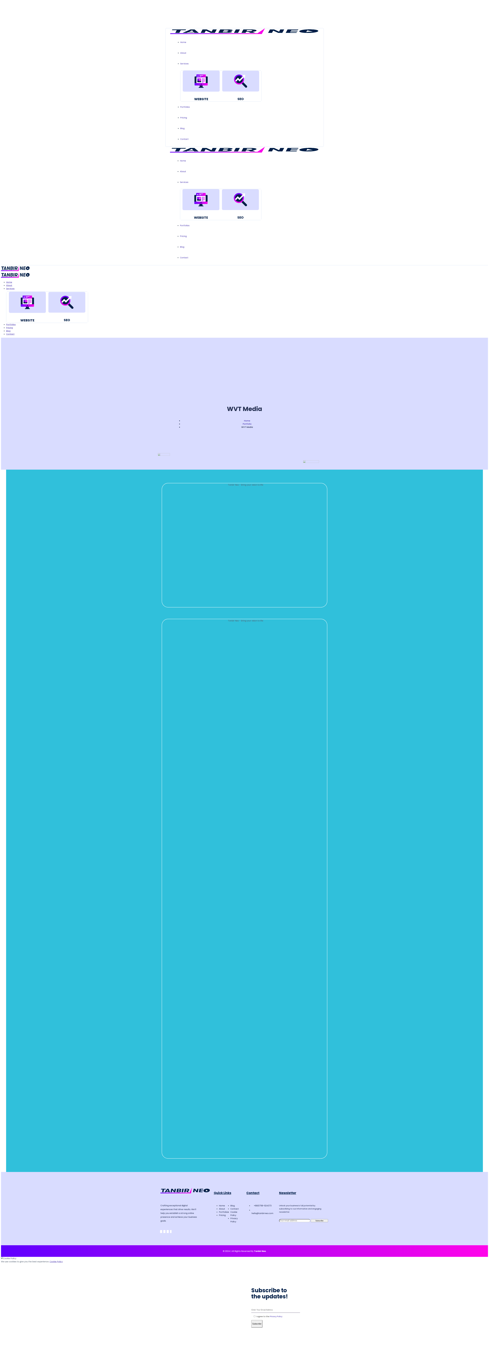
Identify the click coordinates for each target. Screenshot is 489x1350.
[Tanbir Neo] (15, 270)
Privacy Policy (276, 1316)
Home (247, 420)
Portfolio (247, 423)
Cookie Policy (56, 1261)
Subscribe (319, 1221)
